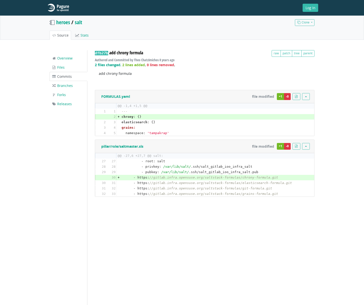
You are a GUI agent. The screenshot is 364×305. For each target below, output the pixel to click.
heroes (63, 22)
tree (297, 53)
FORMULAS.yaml (115, 96)
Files (60, 67)
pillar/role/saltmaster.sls (122, 146)
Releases (64, 104)
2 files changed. (108, 64)
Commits (64, 76)
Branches (64, 85)
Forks (61, 94)
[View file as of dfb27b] (296, 96)
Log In (310, 7)
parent (307, 53)
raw (276, 53)
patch (286, 53)
